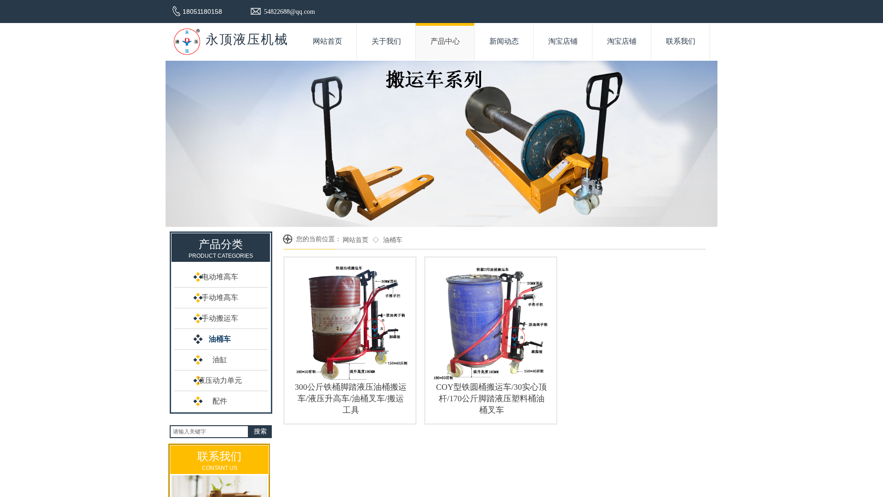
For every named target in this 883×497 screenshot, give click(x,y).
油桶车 (392, 240)
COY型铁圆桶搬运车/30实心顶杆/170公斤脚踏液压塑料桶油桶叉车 (491, 398)
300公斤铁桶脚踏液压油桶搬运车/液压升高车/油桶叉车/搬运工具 (351, 398)
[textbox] (209, 431)
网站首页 (355, 240)
